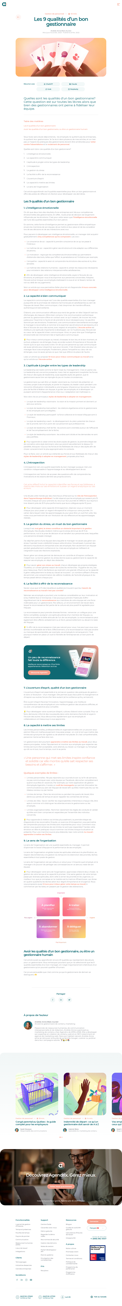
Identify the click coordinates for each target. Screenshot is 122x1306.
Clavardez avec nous (49, 1228)
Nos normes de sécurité (50, 1239)
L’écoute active (84, 327)
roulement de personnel (58, 144)
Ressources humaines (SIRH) (24, 1244)
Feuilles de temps (22, 1233)
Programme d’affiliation (70, 1273)
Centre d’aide (46, 1224)
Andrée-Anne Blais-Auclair (61, 31)
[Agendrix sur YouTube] (31, 1279)
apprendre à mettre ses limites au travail (69, 742)
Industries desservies (24, 1265)
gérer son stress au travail (48, 565)
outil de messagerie (65, 785)
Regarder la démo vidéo (48, 1235)
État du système (47, 1255)
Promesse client (72, 1252)
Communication (22, 1239)
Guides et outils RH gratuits (73, 1228)
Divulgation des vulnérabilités (47, 1259)
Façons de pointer (23, 1236)
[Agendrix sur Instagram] (26, 1279)
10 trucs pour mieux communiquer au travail (68, 357)
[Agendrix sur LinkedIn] (21, 1279)
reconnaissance (49, 600)
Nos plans (44, 1270)
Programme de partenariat (72, 1268)
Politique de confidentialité (71, 1263)
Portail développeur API (48, 1251)
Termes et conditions (74, 1258)
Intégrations (20, 1251)
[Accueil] (4, 4)
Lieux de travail (21, 1248)
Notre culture (71, 1248)
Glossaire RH (71, 1238)
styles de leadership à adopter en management (70, 397)
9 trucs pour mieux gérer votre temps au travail (64, 884)
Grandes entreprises (23, 1269)
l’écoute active (45, 359)
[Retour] (18, 17)
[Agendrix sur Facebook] (17, 1279)
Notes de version (47, 1246)
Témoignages (21, 1262)
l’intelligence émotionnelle (85, 217)
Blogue (69, 1224)
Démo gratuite (46, 1231)
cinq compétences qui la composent (54, 237)
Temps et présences (23, 1229)
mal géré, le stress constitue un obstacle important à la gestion (63, 528)
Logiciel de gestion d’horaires (23, 1225)
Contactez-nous (72, 1255)
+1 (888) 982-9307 (98, 1239)
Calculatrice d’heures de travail (74, 1233)
